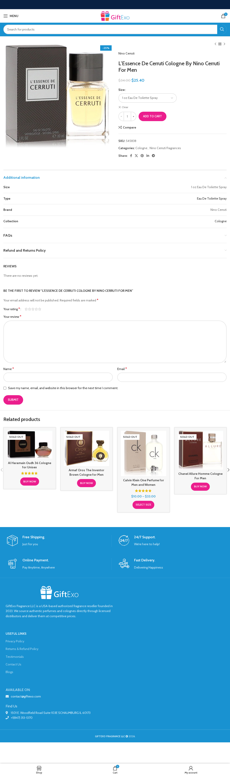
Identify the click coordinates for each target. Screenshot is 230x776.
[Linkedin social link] (147, 156)
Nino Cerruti (126, 53)
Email (122, 369)
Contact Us (13, 664)
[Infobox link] (59, 541)
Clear (125, 107)
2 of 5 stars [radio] (29, 309)
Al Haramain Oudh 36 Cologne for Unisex (29, 465)
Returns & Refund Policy (22, 649)
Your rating (11, 309)
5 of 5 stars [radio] (39, 309)
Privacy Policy (15, 641)
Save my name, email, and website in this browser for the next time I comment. (63, 388)
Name (8, 369)
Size (121, 90)
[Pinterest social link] (142, 156)
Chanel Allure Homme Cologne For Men (200, 476)
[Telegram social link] (153, 156)
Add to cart (152, 116)
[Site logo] (115, 15)
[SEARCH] (222, 29)
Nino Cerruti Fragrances (165, 148)
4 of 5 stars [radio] (36, 309)
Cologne (141, 148)
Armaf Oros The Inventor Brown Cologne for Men (86, 472)
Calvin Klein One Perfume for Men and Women (143, 482)
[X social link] (136, 156)
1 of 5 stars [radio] (26, 309)
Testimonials (15, 657)
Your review (12, 316)
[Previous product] (215, 44)
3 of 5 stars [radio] (33, 309)
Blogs (9, 672)
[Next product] (224, 44)
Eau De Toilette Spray (212, 198)
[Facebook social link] (131, 156)
